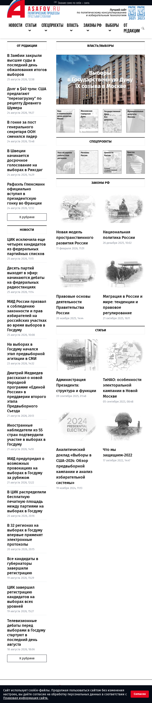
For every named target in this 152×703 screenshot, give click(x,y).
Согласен (140, 694)
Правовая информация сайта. (25, 698)
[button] (32, 28)
